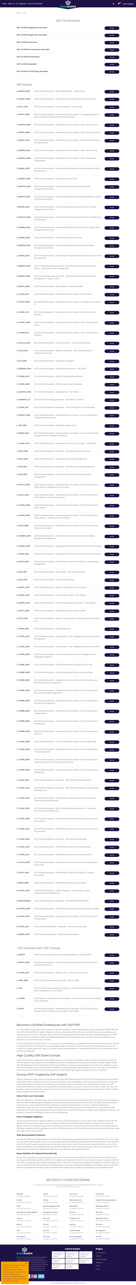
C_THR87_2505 (23, 721)
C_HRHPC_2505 (23, 415)
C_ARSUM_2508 (24, 158)
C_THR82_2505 (23, 672)
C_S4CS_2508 (22, 526)
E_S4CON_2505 (23, 909)
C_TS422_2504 (23, 808)
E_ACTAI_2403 (23, 891)
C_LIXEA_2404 (23, 443)
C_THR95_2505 (23, 760)
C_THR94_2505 (23, 749)
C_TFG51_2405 (23, 636)
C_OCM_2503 (22, 459)
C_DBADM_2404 (24, 369)
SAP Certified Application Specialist (32, 35)
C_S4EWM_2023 (24, 536)
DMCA (98, 1269)
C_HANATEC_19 (23, 400)
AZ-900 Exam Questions (57, 1261)
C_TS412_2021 (23, 780)
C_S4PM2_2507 (23, 546)
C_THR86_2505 (23, 711)
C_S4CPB (21, 998)
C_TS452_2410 (23, 829)
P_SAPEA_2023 (23, 934)
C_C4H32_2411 (23, 973)
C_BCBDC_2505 (23, 179)
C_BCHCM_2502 (24, 217)
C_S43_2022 (22, 467)
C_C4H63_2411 (23, 333)
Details (112, 28)
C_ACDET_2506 (23, 99)
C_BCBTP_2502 (23, 197)
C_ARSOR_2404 (23, 150)
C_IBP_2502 (22, 425)
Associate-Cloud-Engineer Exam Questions (84, 1254)
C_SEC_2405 (22, 580)
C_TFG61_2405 (23, 647)
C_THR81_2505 (23, 665)
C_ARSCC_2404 (23, 140)
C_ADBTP (21, 955)
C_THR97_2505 (23, 770)
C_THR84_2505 (23, 690)
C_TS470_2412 (23, 855)
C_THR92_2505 (23, 742)
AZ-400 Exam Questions (70, 1261)
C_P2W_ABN (22, 980)
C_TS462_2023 (23, 847)
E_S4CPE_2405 (23, 916)
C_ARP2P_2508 (23, 132)
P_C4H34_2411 (23, 927)
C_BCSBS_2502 (23, 238)
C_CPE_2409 (22, 351)
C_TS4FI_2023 (23, 873)
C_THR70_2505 (23, 654)
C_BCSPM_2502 (23, 245)
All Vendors (21, 4)
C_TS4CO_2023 (23, 862)
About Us (11, 4)
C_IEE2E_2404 (23, 433)
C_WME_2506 (23, 883)
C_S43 (19, 988)
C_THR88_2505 (23, 731)
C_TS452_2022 (23, 819)
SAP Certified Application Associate (32, 28)
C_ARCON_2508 (23, 125)
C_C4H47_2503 (23, 302)
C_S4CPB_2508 (23, 505)
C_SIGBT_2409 (23, 587)
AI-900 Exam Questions (70, 1266)
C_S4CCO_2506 (23, 485)
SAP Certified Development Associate (33, 49)
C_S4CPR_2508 (23, 515)
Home (4, 4)
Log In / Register (128, 4)
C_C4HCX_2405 (23, 343)
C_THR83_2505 (23, 680)
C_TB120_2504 (23, 629)
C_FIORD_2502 (23, 384)
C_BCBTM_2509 (24, 186)
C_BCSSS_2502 (23, 256)
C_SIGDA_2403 (23, 595)
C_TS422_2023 (23, 798)
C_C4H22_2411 (23, 294)
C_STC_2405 (22, 618)
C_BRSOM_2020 (24, 266)
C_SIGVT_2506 (23, 611)
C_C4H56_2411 (23, 312)
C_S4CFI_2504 (23, 495)
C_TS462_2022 (23, 839)
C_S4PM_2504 (23, 554)
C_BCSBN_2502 (23, 227)
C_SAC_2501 (22, 572)
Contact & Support (34, 4)
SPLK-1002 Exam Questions (85, 1261)
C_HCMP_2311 (22, 407)
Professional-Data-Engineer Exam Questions (71, 1254)
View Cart (99, 1256)
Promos (98, 1265)
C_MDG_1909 (22, 451)
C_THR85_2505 (23, 701)
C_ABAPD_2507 (23, 91)
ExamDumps (64, 1283)
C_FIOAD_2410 (23, 376)
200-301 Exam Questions (57, 1266)
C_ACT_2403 (22, 107)
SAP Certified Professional (28, 57)
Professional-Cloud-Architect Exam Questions (58, 1254)
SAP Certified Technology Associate (32, 71)
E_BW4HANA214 (24, 901)
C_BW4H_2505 (23, 286)
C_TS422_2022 (23, 788)
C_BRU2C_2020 (23, 276)
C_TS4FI (20, 1009)
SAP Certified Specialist (27, 64)
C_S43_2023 (22, 474)
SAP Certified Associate (27, 42)
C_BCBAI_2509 (23, 168)
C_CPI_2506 (22, 361)
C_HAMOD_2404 (24, 392)
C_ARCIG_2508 (23, 114)
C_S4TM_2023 (23, 562)
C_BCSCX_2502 (23, 962)
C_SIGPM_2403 (23, 603)
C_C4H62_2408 (23, 322)
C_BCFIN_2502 (23, 207)
